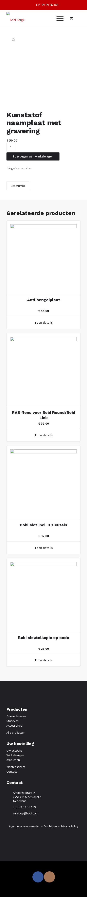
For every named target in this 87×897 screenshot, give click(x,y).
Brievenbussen (16, 716)
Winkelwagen (15, 755)
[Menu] (58, 18)
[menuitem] (45, 5)
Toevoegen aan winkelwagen (33, 156)
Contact (11, 771)
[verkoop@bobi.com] (9, 813)
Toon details (44, 322)
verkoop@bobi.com (25, 813)
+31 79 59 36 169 (24, 807)
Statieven (12, 721)
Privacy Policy (69, 826)
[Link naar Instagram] (49, 876)
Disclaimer (50, 826)
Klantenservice (15, 767)
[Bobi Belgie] (36, 18)
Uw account (14, 750)
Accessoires (24, 168)
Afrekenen (13, 760)
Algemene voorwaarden (24, 826)
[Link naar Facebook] (38, 876)
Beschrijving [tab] (18, 186)
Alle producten (15, 732)
